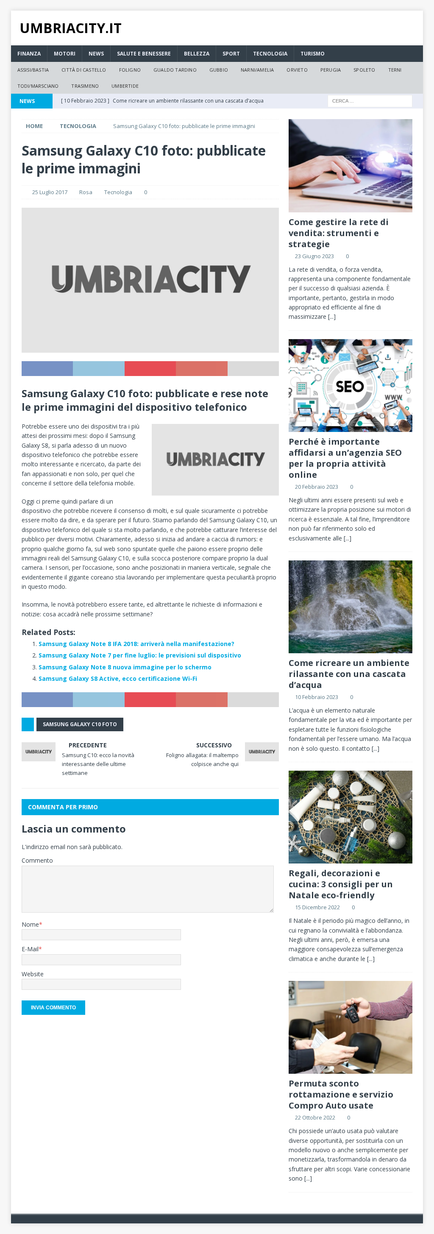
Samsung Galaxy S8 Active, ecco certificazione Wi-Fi (118, 678)
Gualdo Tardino (175, 70)
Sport (231, 53)
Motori (64, 53)
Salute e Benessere (144, 53)
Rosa (85, 192)
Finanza (29, 53)
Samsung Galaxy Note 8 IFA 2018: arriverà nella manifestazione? (136, 644)
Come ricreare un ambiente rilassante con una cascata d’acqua (349, 674)
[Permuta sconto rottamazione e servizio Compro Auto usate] (350, 1027)
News (96, 53)
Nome (30, 924)
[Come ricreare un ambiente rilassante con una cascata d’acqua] (350, 606)
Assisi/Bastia (33, 70)
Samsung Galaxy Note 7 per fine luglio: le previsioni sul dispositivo (140, 655)
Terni (395, 70)
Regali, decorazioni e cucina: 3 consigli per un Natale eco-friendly (341, 884)
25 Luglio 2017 (49, 192)
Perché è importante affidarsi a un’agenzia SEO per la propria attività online (345, 458)
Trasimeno (85, 86)
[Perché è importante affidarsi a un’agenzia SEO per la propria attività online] (350, 385)
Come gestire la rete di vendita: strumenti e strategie (339, 233)
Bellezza (196, 53)
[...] (332, 316)
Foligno (130, 70)
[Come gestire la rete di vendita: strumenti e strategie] (350, 165)
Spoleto (364, 70)
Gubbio (218, 70)
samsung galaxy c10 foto (80, 724)
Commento (37, 860)
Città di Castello (83, 70)
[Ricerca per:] (370, 101)
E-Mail (30, 949)
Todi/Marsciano (38, 86)
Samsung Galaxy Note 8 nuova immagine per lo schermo (125, 667)
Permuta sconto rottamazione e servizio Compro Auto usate (341, 1094)
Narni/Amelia (257, 70)
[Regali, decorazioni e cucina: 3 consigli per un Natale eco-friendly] (350, 817)
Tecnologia (270, 53)
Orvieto (297, 70)
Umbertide (125, 86)
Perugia (330, 70)
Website (33, 974)
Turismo (312, 53)
